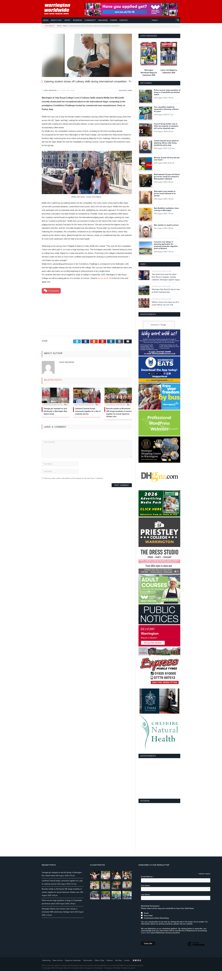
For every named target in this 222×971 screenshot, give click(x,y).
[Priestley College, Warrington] (159, 546)
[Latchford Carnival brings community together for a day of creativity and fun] (87, 397)
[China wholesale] (159, 489)
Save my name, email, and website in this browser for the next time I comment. (73, 478)
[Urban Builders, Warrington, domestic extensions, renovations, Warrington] (159, 655)
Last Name (145, 894)
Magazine (103, 20)
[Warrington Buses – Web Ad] (159, 409)
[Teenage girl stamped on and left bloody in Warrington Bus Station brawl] (55, 397)
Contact (127, 960)
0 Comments (53, 291)
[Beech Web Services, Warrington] (159, 435)
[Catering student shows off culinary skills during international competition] (87, 56)
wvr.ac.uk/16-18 (104, 278)
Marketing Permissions (150, 906)
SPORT (67, 20)
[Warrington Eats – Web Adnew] (159, 382)
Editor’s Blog (99, 960)
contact (123, 20)
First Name (145, 886)
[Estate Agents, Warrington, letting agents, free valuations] (159, 646)
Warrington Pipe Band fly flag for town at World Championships (166, 290)
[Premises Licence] (159, 624)
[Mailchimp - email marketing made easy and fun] (196, 946)
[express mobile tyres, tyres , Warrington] (159, 687)
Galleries (109, 960)
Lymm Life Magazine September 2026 (168, 71)
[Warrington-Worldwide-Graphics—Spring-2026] (159, 603)
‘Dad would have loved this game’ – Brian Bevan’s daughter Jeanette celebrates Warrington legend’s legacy (166, 277)
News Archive (58, 960)
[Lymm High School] (159, 713)
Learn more (145, 933)
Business (77, 20)
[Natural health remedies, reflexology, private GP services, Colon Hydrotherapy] (159, 748)
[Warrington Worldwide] (59, 8)
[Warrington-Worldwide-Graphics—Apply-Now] (131, 15)
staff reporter (50, 90)
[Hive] (159, 462)
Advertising (46, 960)
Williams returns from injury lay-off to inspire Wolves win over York (165, 303)
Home (59, 26)
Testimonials (87, 960)
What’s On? (56, 20)
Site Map (118, 960)
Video (143, 264)
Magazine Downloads (73, 960)
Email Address (147, 876)
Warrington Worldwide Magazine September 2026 (149, 72)
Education (123, 90)
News (45, 20)
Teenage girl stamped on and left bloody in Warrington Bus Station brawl (55, 411)
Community (90, 20)
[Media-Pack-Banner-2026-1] (159, 516)
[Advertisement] (87, 314)
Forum (113, 20)
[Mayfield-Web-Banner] (159, 355)
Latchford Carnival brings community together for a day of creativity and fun (87, 411)
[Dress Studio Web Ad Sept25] (159, 573)
